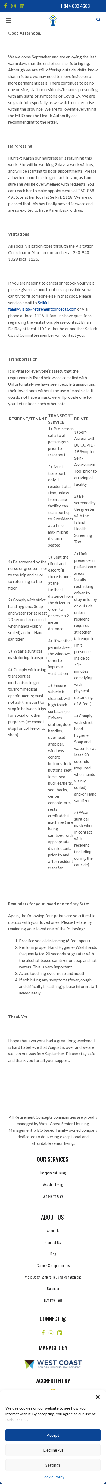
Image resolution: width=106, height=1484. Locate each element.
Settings (53, 1465)
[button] (98, 1397)
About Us (53, 1230)
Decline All (53, 1450)
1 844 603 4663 (75, 5)
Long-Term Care (53, 1196)
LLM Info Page (53, 1300)
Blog (53, 1254)
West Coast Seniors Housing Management (53, 1277)
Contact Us (53, 1242)
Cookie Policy (53, 1476)
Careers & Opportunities (53, 1265)
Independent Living (53, 1173)
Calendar (53, 1288)
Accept (53, 1435)
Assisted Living (53, 1184)
